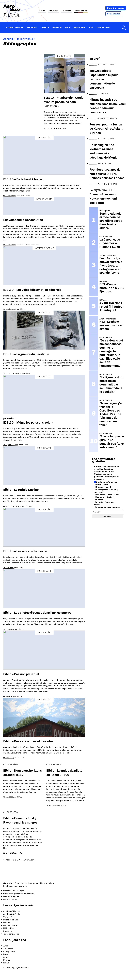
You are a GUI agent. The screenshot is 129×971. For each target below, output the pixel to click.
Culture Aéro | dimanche (108, 507)
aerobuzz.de (81, 11)
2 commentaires (32, 245)
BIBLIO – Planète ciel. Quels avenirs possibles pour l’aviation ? (63, 102)
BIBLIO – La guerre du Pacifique (26, 354)
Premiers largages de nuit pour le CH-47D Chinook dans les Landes (106, 174)
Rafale (6, 963)
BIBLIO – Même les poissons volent (28, 422)
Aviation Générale (14, 27)
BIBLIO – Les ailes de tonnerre (25, 551)
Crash (6, 957)
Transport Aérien (107, 64)
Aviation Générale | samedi (104, 503)
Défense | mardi (103, 487)
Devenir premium (115, 8)
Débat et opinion (10, 920)
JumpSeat (53, 11)
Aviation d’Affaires (11, 911)
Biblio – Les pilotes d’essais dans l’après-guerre (37, 612)
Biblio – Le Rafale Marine (21, 489)
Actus (42, 11)
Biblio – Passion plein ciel (21, 674)
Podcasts (66, 11)
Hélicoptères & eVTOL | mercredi (106, 490)
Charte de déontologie (13, 891)
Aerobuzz (26, 373)
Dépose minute (44, 199)
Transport (32, 27)
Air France (8, 948)
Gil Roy (63, 128)
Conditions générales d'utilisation (19, 893)
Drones (6, 960)
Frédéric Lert (25, 196)
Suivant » (31, 860)
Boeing (6, 954)
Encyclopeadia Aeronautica (23, 220)
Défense (45, 27)
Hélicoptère (79, 27)
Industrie (56, 27)
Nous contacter (10, 899)
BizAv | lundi (102, 484)
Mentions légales (11, 896)
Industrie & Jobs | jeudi (107, 494)
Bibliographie (9, 951)
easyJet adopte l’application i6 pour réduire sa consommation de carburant (103, 79)
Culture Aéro (103, 27)
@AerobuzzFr (10, 883)
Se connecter (113, 14)
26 (25, 860)
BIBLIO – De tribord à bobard (23, 179)
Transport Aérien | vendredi (104, 498)
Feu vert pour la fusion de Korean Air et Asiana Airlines (106, 129)
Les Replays (9, 886)
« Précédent (8, 860)
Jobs (91, 27)
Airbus (6, 946)
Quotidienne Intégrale (106, 482)
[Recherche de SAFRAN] (123, 27)
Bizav (67, 27)
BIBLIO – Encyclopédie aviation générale (32, 290)
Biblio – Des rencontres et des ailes (28, 741)
